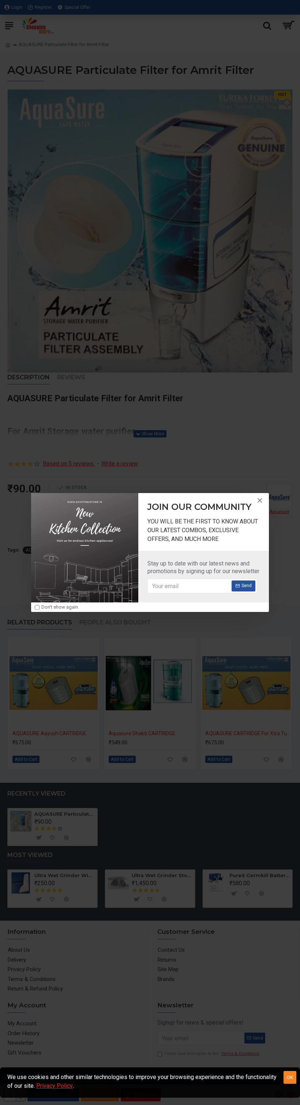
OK (290, 1077)
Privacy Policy (54, 1085)
